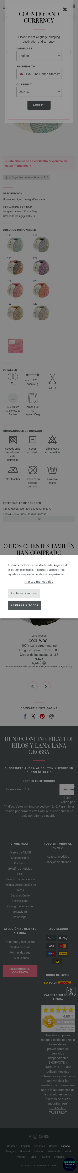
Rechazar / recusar (24, 593)
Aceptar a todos (25, 605)
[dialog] (39, 586)
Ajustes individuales (39, 581)
